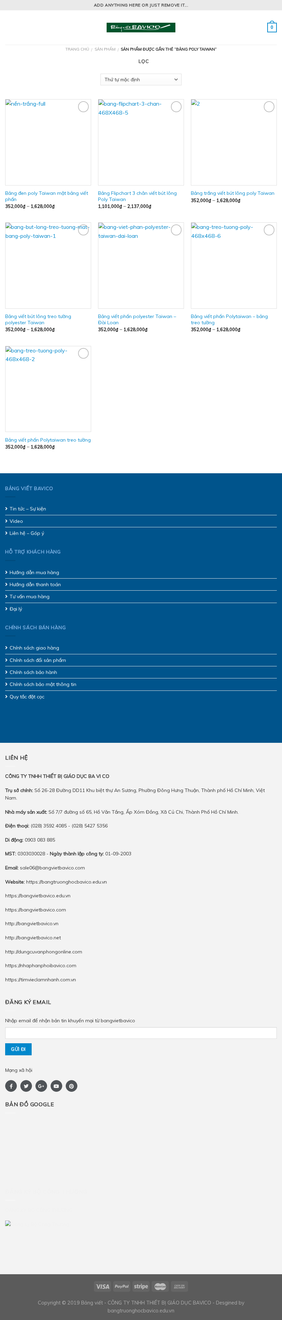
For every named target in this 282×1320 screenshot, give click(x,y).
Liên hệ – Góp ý (27, 533)
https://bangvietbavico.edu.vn (37, 896)
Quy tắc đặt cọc (27, 697)
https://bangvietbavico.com (35, 910)
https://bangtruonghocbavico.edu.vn (66, 882)
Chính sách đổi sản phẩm (38, 660)
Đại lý (16, 609)
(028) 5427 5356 (90, 826)
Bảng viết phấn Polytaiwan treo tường (48, 440)
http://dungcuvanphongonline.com (43, 952)
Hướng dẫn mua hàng (34, 572)
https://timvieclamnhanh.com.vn (40, 979)
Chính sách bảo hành (33, 672)
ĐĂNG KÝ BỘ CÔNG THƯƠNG (38, 1210)
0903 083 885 (40, 840)
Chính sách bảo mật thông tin (43, 684)
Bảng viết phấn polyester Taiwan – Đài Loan (137, 319)
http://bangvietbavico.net (33, 937)
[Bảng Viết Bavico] (141, 27)
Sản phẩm (105, 49)
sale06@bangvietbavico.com (52, 868)
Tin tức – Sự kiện (28, 509)
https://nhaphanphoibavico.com (40, 965)
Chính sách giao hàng (34, 648)
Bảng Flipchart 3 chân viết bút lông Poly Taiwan (137, 196)
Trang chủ (77, 49)
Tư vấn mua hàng (30, 596)
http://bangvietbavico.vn (31, 923)
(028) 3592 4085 (49, 826)
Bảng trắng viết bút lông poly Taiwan (232, 193)
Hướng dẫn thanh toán (35, 584)
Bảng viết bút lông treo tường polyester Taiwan (38, 319)
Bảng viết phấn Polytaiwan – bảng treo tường (229, 319)
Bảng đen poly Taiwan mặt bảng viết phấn (46, 196)
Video (16, 521)
